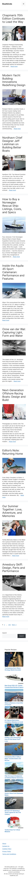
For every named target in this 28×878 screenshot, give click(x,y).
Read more (14, 66)
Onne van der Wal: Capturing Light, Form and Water (14, 332)
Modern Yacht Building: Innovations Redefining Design (13, 80)
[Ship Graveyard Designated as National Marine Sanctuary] (14, 768)
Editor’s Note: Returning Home (12, 452)
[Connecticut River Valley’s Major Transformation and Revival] (14, 749)
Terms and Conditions (9, 854)
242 (9, 625)
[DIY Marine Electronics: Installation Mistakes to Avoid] (14, 712)
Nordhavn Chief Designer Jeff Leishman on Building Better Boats (12, 144)
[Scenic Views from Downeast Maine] (14, 785)
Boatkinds (7, 4)
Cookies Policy (6, 849)
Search (4, 633)
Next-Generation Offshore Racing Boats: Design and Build (14, 395)
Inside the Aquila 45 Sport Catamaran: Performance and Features (13, 272)
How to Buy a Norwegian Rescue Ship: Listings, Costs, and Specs (12, 206)
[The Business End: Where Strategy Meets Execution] (14, 659)
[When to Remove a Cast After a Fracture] (14, 695)
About (4, 843)
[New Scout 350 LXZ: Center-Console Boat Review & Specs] (14, 677)
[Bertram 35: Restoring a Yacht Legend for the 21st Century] (14, 803)
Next (14, 625)
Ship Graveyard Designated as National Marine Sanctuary (14, 776)
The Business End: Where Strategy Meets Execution (13, 669)
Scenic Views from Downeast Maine (14, 794)
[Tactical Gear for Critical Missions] (14, 822)
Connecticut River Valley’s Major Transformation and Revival (13, 758)
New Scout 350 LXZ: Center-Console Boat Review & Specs (14, 686)
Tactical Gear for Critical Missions (12, 830)
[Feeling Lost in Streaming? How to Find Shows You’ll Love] (14, 730)
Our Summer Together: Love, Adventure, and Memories (12, 511)
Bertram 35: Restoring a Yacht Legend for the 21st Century (13, 812)
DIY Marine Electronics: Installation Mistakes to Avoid (14, 721)
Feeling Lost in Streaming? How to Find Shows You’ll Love (13, 739)
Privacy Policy (6, 851)
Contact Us (5, 846)
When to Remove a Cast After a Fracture (14, 703)
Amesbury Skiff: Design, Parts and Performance (13, 568)
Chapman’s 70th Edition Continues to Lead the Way (13, 18)
